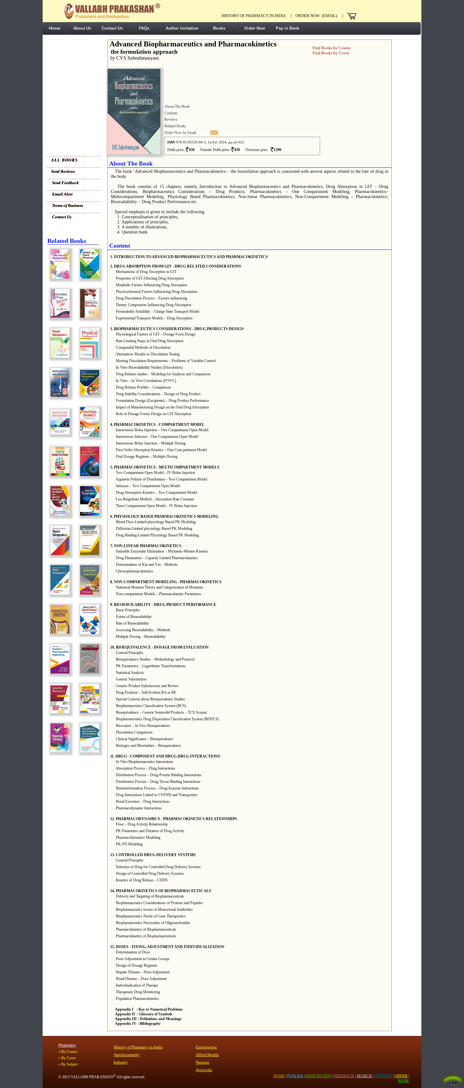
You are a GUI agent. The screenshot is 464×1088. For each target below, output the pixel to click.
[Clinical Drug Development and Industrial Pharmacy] (58, 514)
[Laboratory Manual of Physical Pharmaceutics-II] (58, 593)
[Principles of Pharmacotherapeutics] (88, 514)
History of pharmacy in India (254, 15)
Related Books (175, 126)
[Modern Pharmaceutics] (58, 277)
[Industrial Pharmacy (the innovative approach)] (88, 435)
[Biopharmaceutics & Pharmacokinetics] (58, 395)
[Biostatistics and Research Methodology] (88, 751)
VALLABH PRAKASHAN (93, 1077)
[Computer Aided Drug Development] (58, 433)
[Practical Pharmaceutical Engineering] (58, 672)
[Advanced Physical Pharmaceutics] (88, 277)
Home (53, 28)
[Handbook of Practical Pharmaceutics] (88, 672)
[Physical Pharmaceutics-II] (88, 356)
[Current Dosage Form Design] (58, 474)
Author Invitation (182, 28)
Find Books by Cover (330, 53)
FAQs (142, 28)
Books (216, 28)
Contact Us (112, 28)
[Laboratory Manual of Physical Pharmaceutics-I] (58, 553)
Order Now (254, 28)
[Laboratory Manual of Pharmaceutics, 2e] (88, 553)
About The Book (177, 106)
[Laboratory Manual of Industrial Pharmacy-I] (88, 632)
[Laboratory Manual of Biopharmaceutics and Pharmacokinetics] (88, 593)
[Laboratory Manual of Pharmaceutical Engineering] (58, 632)
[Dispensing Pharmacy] (58, 750)
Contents (171, 113)
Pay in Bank (287, 28)
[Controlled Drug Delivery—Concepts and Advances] (58, 316)
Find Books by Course (331, 47)
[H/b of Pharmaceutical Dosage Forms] (88, 316)
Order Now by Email (180, 132)
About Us (81, 28)
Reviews (170, 119)
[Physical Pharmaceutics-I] (58, 356)
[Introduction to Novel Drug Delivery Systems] (88, 474)
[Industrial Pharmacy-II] (58, 711)
